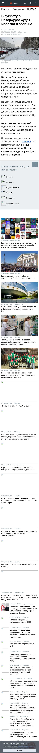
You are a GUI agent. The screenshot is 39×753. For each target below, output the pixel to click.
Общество (22, 32)
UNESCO (31, 9)
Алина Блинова (7, 29)
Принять (20, 750)
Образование (19, 9)
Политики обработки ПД (26, 747)
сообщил (26, 141)
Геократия (5, 9)
